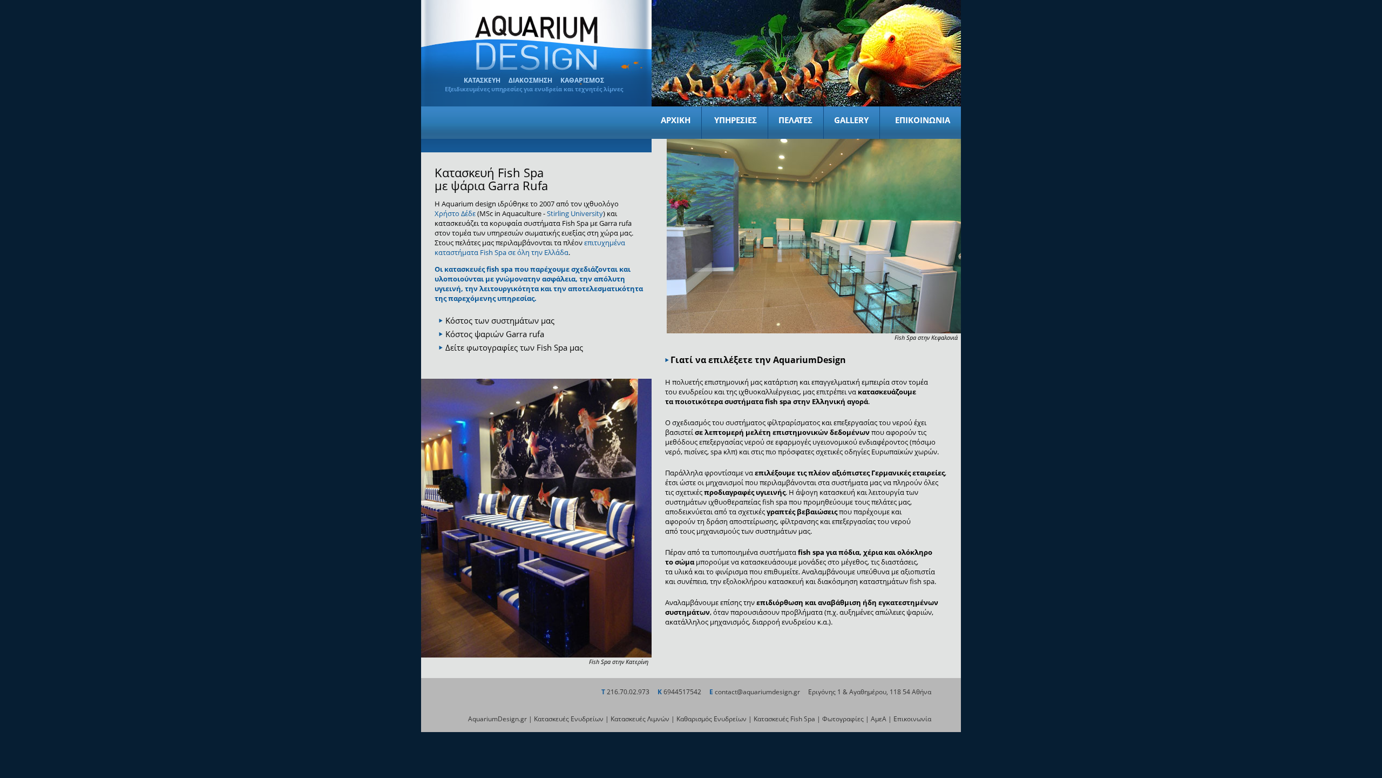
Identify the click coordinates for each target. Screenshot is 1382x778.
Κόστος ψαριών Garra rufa (494, 333)
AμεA (878, 718)
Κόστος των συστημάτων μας (499, 320)
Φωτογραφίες (843, 718)
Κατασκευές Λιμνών (640, 718)
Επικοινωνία (912, 718)
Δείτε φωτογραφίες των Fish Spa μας (514, 347)
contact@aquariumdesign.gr (757, 691)
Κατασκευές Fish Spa (784, 718)
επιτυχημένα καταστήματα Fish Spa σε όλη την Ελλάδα (530, 247)
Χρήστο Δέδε (455, 213)
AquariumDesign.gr (497, 718)
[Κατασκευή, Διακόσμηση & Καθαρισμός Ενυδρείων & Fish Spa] (536, 70)
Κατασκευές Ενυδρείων (569, 718)
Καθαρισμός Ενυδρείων (711, 718)
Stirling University (575, 213)
